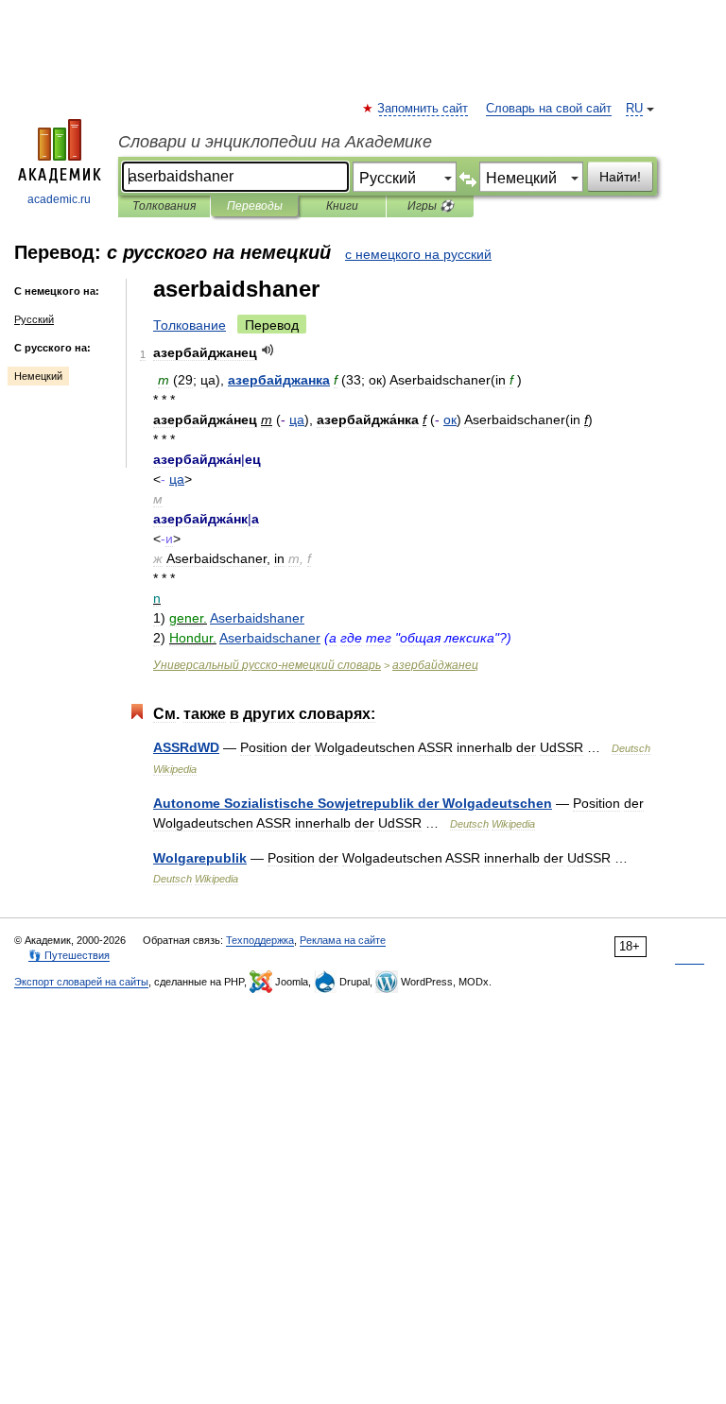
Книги (342, 206)
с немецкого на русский (418, 254)
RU (634, 108)
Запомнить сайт (423, 108)
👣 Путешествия (69, 955)
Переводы (255, 206)
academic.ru (59, 199)
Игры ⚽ (430, 206)
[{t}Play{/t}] (268, 350)
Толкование (189, 325)
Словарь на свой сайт (549, 108)
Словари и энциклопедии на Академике (275, 141)
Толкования (164, 206)
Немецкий (38, 376)
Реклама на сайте (343, 940)
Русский (34, 319)
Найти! (620, 176)
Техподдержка (260, 940)
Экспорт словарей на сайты (81, 981)
